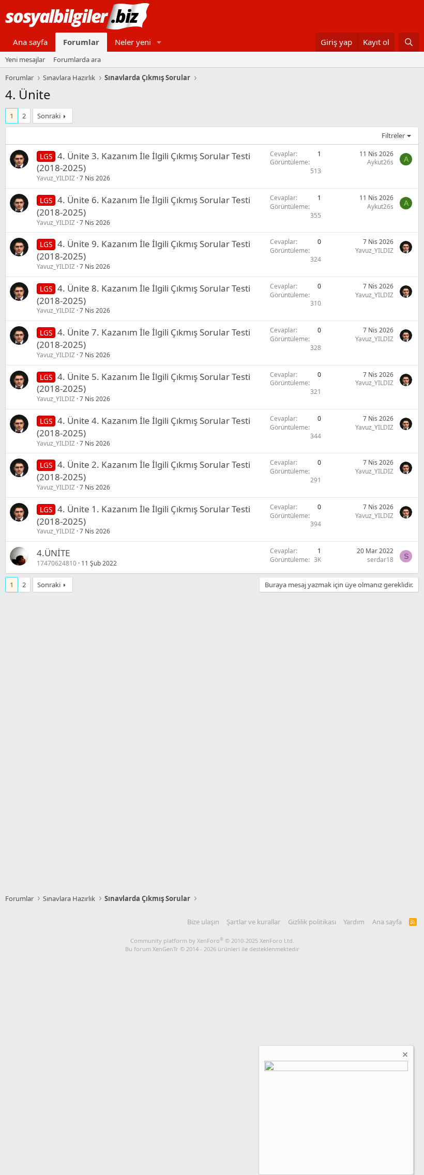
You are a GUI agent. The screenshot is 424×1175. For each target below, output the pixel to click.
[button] (159, 42)
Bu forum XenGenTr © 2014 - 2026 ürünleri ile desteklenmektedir (212, 949)
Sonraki (48, 115)
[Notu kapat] (404, 1056)
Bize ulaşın (203, 921)
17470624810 (57, 563)
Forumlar (81, 42)
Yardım (354, 921)
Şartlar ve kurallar (253, 921)
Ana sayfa (30, 42)
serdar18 (380, 559)
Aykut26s (380, 162)
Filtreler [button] (393, 135)
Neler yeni (133, 42)
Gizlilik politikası (312, 921)
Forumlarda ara (77, 59)
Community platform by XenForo (212, 940)
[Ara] (409, 42)
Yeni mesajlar (25, 59)
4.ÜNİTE (53, 553)
